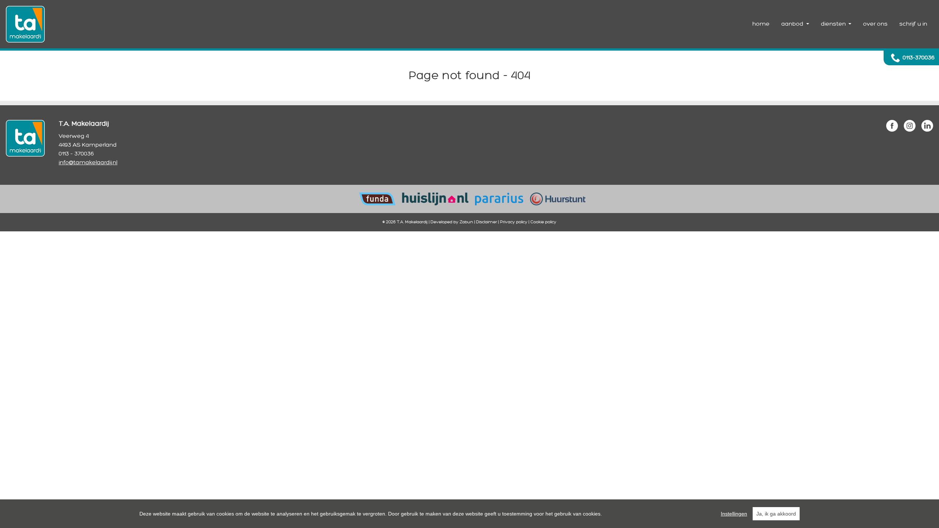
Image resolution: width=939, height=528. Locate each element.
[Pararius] (499, 198)
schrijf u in (913, 24)
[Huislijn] (435, 198)
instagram (910, 126)
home (761, 24)
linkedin (927, 126)
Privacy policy (513, 222)
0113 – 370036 (76, 153)
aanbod (793, 24)
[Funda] (377, 198)
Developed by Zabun (452, 222)
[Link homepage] (25, 24)
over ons (875, 24)
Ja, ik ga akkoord (776, 514)
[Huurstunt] (557, 198)
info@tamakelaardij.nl (88, 162)
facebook (892, 126)
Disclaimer (486, 222)
